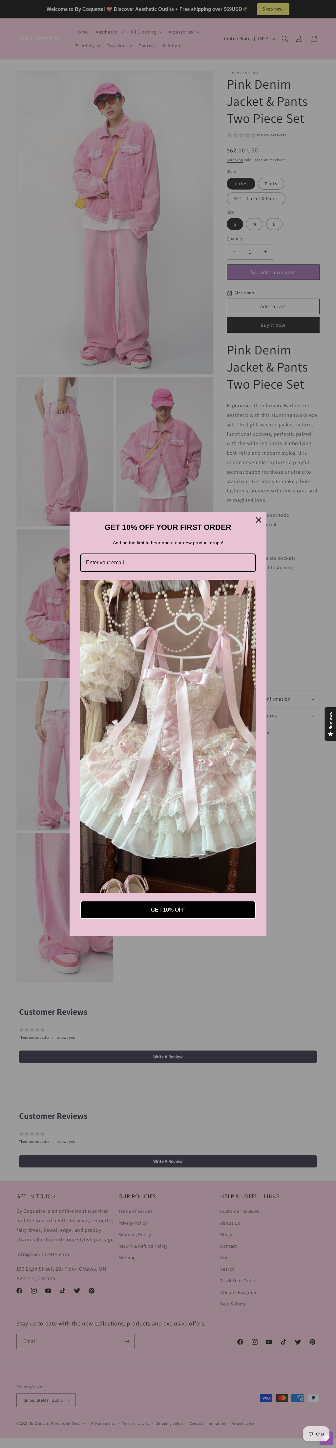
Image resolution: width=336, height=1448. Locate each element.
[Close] (258, 520)
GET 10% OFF (168, 910)
